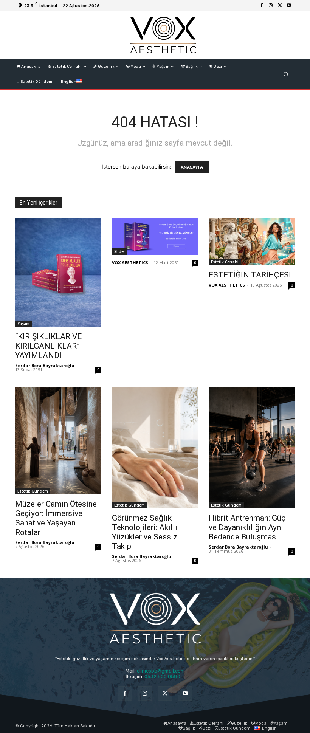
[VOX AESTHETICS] (162, 35)
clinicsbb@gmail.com (161, 671)
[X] (279, 5)
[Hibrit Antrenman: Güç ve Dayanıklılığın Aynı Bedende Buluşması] (252, 447)
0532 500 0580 (164, 676)
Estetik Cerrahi (225, 262)
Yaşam (23, 323)
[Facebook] (261, 5)
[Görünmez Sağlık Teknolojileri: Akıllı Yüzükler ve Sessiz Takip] (155, 447)
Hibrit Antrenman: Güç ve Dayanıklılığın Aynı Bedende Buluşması (247, 527)
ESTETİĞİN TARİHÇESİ (250, 274)
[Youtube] (288, 5)
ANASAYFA (192, 167)
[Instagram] (270, 5)
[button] (286, 74)
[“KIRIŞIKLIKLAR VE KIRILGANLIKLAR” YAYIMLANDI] (58, 272)
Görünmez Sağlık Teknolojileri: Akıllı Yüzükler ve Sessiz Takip (144, 532)
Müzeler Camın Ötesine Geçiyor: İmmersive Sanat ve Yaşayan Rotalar (56, 518)
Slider (119, 251)
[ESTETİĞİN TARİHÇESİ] (252, 241)
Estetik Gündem (32, 491)
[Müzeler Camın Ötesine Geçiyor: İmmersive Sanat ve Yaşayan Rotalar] (58, 440)
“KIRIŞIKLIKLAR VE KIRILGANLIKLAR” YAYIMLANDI (48, 346)
